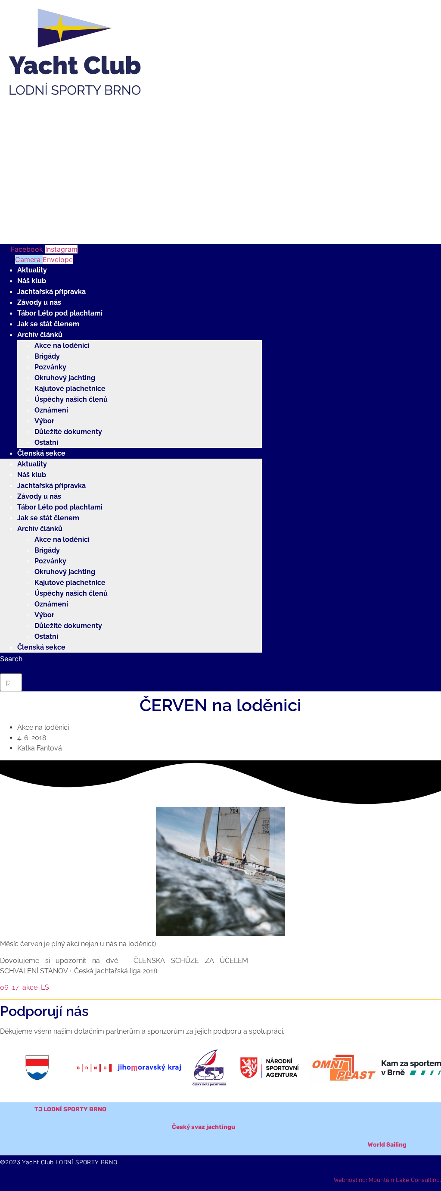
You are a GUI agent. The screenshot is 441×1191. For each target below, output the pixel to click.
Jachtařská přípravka (51, 292)
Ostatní (46, 442)
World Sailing (387, 1144)
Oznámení (51, 410)
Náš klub (31, 281)
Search (11, 658)
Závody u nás (39, 302)
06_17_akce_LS (24, 987)
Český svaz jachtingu (203, 1127)
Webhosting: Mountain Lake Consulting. (387, 1180)
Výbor (44, 421)
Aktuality (32, 270)
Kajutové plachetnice (70, 388)
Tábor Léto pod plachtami (59, 313)
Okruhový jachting (64, 378)
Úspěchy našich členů (71, 399)
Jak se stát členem (48, 324)
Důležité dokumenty (68, 432)
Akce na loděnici (62, 345)
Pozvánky (50, 367)
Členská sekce (41, 453)
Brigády (47, 356)
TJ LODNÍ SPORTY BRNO (70, 1109)
